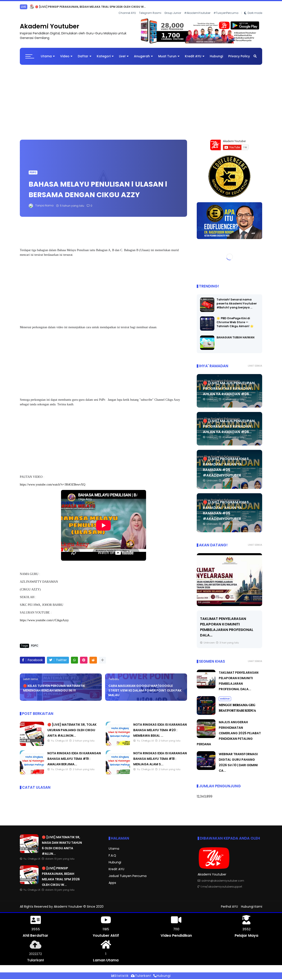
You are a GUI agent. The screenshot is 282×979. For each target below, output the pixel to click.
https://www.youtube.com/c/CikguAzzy (44, 616)
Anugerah (142, 52)
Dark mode (255, 7)
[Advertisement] (141, 96)
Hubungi (216, 52)
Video (64, 52)
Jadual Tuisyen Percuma (128, 872)
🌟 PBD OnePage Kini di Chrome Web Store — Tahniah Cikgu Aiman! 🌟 (235, 318)
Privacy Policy (239, 52)
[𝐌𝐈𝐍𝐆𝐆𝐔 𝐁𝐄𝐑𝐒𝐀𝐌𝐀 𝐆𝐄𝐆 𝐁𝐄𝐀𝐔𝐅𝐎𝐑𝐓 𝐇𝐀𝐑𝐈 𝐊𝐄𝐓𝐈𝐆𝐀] (37, 8)
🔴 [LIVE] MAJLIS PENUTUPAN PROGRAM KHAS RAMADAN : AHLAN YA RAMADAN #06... (229, 385)
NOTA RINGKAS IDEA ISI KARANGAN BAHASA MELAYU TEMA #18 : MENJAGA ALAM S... (160, 755)
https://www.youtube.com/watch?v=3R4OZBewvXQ (52, 481)
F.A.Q (112, 852)
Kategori (104, 52)
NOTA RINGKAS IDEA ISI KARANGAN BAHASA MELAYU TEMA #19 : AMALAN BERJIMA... (74, 755)
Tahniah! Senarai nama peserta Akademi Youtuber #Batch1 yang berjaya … (237, 300)
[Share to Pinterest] (83, 656)
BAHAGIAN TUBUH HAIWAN (235, 334)
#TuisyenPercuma (225, 7)
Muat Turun (167, 52)
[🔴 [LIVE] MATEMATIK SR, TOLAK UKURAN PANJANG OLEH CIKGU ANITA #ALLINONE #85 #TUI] (32, 741)
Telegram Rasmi (150, 7)
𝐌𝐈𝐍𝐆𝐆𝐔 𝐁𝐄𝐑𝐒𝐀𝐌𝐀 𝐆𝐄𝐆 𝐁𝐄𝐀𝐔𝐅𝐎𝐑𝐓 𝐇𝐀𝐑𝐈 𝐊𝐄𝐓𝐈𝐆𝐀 (74, 7)
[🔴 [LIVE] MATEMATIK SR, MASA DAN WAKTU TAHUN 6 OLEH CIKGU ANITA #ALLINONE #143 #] (29, 848)
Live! (122, 52)
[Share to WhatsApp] (74, 656)
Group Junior (172, 7)
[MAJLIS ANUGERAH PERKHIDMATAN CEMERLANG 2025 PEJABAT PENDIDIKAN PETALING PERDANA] (206, 733)
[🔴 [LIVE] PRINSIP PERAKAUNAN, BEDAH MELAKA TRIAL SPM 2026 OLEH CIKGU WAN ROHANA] (29, 879)
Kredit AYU (193, 52)
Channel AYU (127, 7)
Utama (46, 52)
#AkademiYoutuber (197, 7)
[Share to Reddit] (93, 656)
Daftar (83, 52)
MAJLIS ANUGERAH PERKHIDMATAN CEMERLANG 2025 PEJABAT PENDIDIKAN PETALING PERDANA (229, 729)
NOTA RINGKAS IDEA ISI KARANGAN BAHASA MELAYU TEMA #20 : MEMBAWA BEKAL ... (160, 726)
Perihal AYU (229, 903)
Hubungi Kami (251, 903)
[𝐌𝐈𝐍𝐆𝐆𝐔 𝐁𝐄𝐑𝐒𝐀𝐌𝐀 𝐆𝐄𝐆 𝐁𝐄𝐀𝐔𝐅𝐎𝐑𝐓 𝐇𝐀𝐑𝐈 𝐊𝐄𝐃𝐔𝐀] (229, 576)
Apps (112, 879)
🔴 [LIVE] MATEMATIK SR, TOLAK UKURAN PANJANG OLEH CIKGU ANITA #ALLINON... (71, 726)
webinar (26, 7)
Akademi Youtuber (49, 23)
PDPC (33, 169)
